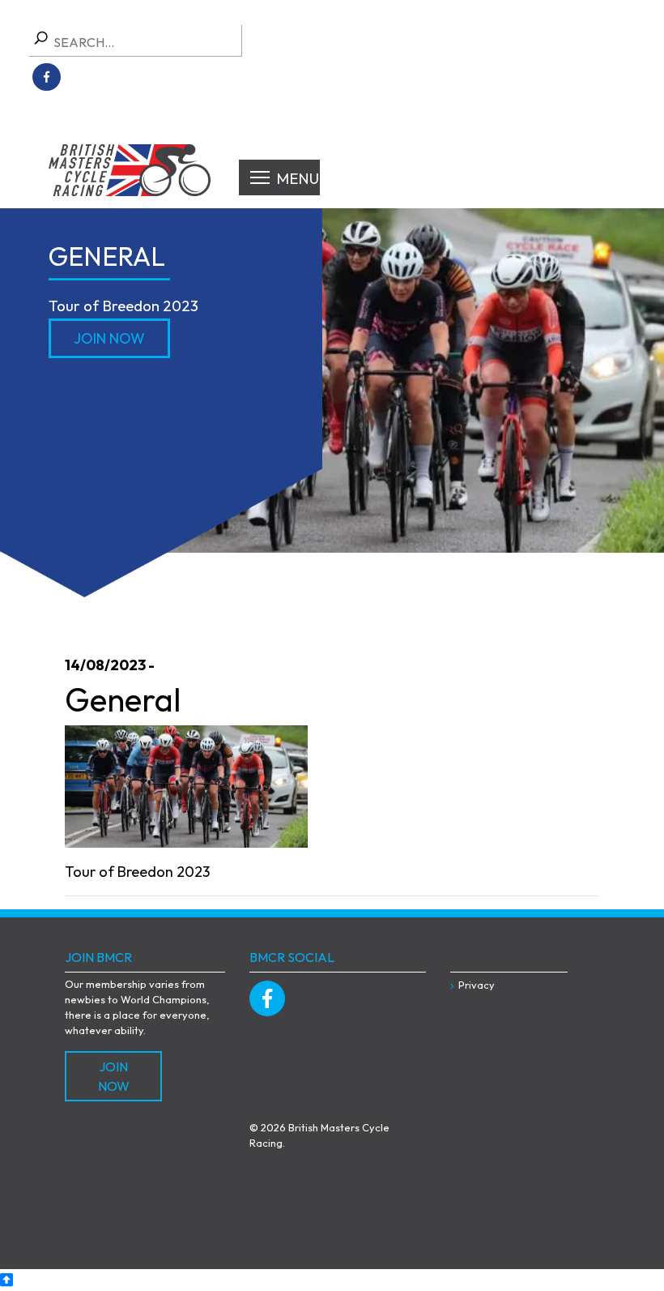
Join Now (109, 338)
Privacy (476, 984)
